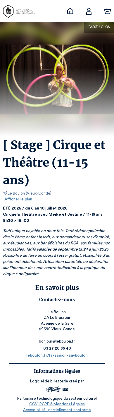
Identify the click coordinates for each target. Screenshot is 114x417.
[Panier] (107, 11)
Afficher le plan (18, 199)
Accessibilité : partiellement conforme (57, 410)
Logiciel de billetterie (49, 381)
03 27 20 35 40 (57, 348)
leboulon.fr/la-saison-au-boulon (57, 355)
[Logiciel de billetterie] (57, 390)
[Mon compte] (88, 11)
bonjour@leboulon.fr (57, 341)
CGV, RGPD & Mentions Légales (57, 404)
